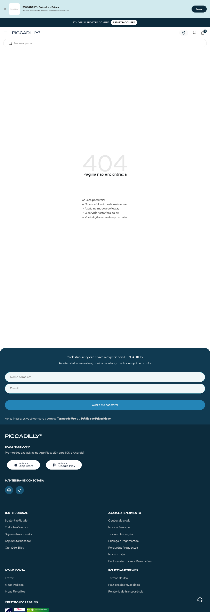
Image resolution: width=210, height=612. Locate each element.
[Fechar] (5, 9)
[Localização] (183, 33)
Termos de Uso (66, 419)
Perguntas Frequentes (123, 548)
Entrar (9, 578)
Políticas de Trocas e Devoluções (129, 561)
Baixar (199, 9)
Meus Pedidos (14, 585)
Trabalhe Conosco (17, 527)
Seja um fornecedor (18, 541)
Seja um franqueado (18, 534)
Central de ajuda (119, 521)
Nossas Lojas (116, 554)
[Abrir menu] (5, 33)
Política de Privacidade (96, 419)
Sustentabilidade (16, 521)
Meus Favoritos (15, 592)
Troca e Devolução (120, 534)
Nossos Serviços (119, 527)
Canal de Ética (14, 548)
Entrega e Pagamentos (123, 541)
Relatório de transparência (125, 592)
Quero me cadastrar (105, 405)
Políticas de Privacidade (124, 585)
